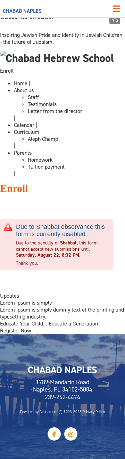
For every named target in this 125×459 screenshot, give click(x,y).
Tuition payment (46, 166)
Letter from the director (55, 110)
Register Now (15, 330)
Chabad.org (49, 411)
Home (20, 83)
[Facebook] (54, 434)
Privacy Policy (94, 411)
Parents (23, 152)
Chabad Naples (22, 11)
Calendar (24, 124)
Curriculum (26, 131)
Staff (33, 97)
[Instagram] (70, 434)
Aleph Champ (43, 138)
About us (24, 90)
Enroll (7, 70)
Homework (40, 159)
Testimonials (42, 103)
